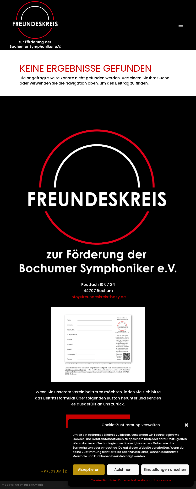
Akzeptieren (88, 469)
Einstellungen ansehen (165, 469)
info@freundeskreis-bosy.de (98, 297)
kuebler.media (33, 485)
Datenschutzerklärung (135, 480)
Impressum (162, 480)
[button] (186, 425)
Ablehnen (122, 469)
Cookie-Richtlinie (103, 480)
